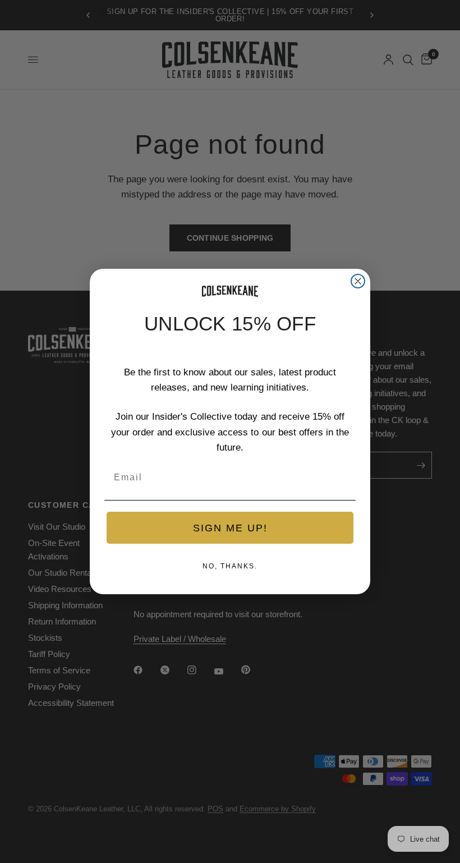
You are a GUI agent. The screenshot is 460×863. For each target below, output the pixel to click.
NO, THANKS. (230, 566)
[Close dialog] (358, 281)
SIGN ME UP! (230, 528)
